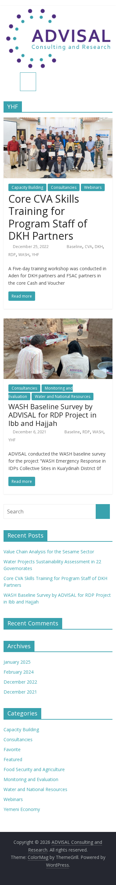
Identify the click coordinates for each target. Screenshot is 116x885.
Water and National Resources (62, 396)
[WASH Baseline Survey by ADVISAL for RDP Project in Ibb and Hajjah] (58, 322)
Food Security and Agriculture (34, 769)
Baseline (74, 246)
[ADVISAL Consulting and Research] (12, 82)
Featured (13, 759)
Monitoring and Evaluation (31, 779)
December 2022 (20, 682)
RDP (12, 254)
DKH (99, 246)
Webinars (93, 187)
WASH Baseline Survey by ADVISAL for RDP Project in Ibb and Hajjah (52, 414)
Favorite (12, 749)
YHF (35, 254)
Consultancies (63, 187)
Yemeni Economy (22, 809)
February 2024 (19, 672)
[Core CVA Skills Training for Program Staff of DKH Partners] (58, 121)
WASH (23, 254)
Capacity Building (27, 187)
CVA (88, 246)
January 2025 (17, 662)
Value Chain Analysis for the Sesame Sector (49, 552)
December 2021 (20, 692)
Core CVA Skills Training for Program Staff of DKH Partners (47, 217)
